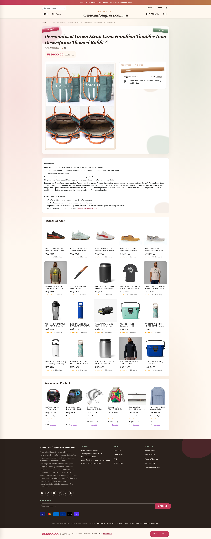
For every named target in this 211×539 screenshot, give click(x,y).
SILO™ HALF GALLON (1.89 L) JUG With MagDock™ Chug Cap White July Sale (55, 363)
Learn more (107, 534)
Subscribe (163, 506)
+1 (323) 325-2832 (88, 457)
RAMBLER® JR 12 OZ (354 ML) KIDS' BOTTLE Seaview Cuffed (154, 325)
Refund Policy (150, 450)
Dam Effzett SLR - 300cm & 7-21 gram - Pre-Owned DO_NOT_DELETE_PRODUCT (137, 408)
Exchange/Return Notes (54, 197)
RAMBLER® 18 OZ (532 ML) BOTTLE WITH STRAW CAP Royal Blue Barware (79, 325)
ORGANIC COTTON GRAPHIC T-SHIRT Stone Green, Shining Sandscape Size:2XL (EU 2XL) (55, 287)
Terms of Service (151, 459)
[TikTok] (59, 493)
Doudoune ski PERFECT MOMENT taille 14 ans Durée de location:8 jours (115, 408)
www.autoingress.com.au (105, 14)
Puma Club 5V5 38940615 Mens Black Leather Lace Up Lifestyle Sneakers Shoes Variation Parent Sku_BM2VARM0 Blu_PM (54, 250)
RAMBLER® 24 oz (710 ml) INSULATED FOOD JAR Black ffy (105, 287)
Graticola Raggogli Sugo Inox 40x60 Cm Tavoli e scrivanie (94, 408)
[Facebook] (42, 493)
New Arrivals (153, 14)
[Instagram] (47, 493)
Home (45, 14)
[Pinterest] (71, 493)
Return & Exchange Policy (87, 208)
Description (49, 164)
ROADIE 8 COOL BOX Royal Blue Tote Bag (154, 363)
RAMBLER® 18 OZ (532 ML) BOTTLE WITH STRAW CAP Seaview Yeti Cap (79, 363)
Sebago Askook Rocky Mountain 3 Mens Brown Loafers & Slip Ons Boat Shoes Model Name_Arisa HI (130, 250)
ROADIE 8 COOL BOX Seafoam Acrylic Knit (127, 325)
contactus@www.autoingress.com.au (95, 460)
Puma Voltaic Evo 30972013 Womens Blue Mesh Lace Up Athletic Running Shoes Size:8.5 (80, 250)
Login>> (53, 425)
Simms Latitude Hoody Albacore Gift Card (157, 408)
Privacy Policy (150, 455)
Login (149, 8)
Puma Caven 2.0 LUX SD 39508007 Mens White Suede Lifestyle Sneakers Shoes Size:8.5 (105, 250)
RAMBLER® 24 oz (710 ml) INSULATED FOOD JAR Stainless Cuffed (104, 363)
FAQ (115, 459)
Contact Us (118, 455)
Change (159, 77)
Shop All (56, 14)
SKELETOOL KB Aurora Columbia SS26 (78, 287)
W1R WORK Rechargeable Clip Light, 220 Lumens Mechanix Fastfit (104, 325)
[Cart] (166, 8)
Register (158, 8)
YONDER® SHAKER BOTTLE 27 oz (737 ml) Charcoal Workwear (55, 325)
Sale (165, 14)
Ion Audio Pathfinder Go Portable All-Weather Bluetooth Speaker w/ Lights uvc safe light (52, 408)
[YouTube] (53, 493)
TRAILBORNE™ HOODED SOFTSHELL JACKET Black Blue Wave (129, 363)
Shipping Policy (150, 463)
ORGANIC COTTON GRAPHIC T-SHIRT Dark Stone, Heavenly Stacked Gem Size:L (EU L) (155, 287)
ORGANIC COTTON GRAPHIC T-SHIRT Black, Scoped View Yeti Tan (130, 287)
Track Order (118, 463)
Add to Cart (159, 534)
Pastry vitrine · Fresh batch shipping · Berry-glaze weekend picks (105, 2)
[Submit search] (64, 8)
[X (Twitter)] (65, 493)
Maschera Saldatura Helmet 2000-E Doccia (74, 408)
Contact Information (152, 467)
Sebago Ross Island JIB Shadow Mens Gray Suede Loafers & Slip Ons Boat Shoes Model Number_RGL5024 (154, 250)
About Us (117, 450)
